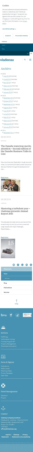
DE (28, 53)
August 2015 (8, 107)
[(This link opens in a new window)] (14, 265)
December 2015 (9, 98)
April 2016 (7, 82)
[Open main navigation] (30, 60)
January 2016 (8, 92)
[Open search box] (24, 60)
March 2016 (7, 86)
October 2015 (8, 101)
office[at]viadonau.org (8, 429)
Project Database (7, 373)
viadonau (4, 41)
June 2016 (7, 79)
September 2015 (9, 104)
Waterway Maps (6, 371)
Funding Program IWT (8, 341)
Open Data (4, 375)
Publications (8, 287)
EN (31, 53)
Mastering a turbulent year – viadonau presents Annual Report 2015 (15, 211)
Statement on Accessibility (21, 437)
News (5, 274)
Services (6, 292)
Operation (4, 395)
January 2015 (8, 127)
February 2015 (8, 124)
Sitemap (16, 434)
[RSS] (31, 265)
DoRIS (3, 45)
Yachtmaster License (8, 339)
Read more (4, 177)
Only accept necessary (21, 35)
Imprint (8, 434)
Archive (7, 278)
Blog (3, 49)
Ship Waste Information (8, 346)
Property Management (8, 344)
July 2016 (7, 76)
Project (3, 398)
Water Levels (5, 368)
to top (16, 303)
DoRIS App (4, 337)
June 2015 (7, 114)
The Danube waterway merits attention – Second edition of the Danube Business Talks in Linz (16, 150)
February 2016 (8, 89)
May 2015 (7, 117)
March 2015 (7, 120)
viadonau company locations (10, 418)
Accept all (8, 35)
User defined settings (8, 29)
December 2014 (9, 133)
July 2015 (7, 111)
